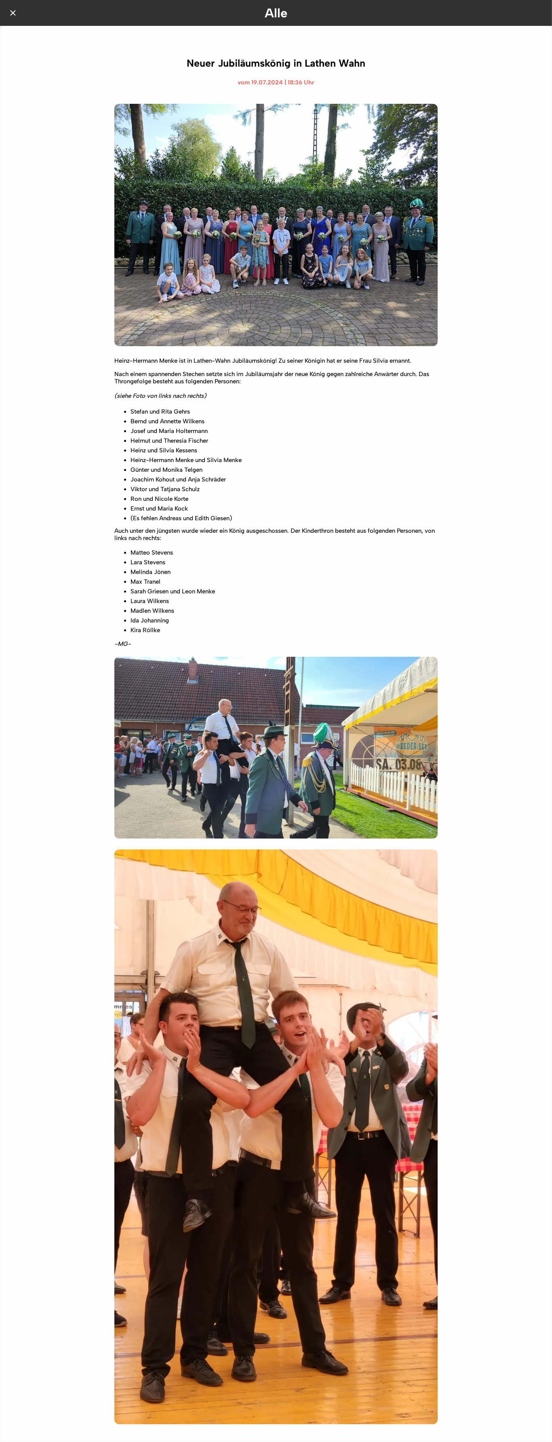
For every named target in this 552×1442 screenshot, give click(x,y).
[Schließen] (13, 13)
